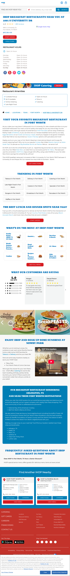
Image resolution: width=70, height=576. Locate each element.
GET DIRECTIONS (35, 163)
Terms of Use (28, 550)
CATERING (5, 512)
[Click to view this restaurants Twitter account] (19, 72)
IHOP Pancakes (42, 130)
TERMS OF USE (12, 560)
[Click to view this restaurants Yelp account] (9, 72)
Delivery (13, 354)
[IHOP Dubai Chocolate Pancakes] (17, 322)
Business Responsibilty (59, 524)
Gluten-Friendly (32, 137)
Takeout (5, 354)
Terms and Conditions (40, 550)
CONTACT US (6, 529)
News (37, 519)
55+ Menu (51, 150)
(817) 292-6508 (44, 494)
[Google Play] (7, 542)
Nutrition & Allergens (59, 527)
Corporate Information (59, 514)
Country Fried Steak (39, 213)
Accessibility (11, 550)
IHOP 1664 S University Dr (52, 112)
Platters (39, 144)
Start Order (10, 37)
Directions (9, 41)
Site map (37, 554)
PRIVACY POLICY (28, 569)
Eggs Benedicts (8, 135)
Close (45, 572)
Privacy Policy (20, 550)
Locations (16, 112)
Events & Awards (40, 527)
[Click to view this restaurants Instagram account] (23, 72)
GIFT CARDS (6, 516)
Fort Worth (35, 112)
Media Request (57, 516)
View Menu (18, 502)
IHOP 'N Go (20, 152)
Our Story (38, 514)
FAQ (37, 522)
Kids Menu (20, 150)
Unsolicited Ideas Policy (54, 550)
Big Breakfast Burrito (27, 144)
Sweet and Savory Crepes (27, 135)
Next (68, 322)
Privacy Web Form (58, 522)
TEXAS (25, 112)
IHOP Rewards (22, 519)
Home (7, 112)
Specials (21, 522)
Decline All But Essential (60, 572)
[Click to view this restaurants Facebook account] (5, 72)
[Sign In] (61, 2)
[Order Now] (65, 2)
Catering (17, 371)
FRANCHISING (7, 525)
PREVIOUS (2, 322)
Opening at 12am (46, 480)
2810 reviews (19, 24)
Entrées (38, 142)
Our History (39, 516)
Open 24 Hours (11, 480)
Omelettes (15, 132)
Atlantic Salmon (53, 142)
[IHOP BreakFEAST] (52, 322)
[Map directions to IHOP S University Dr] (51, 50)
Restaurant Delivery (24, 516)
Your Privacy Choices (47, 554)
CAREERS (5, 521)
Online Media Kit (58, 519)
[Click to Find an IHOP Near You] (29, 10)
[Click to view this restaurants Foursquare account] (14, 72)
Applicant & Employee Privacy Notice (23, 554)
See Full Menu (35, 264)
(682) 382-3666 (10, 494)
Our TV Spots (39, 524)
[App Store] (19, 542)
